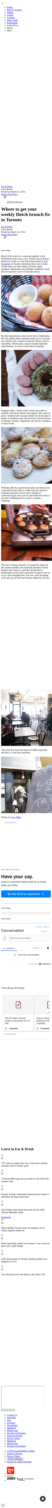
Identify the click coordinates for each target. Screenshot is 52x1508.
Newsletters (12, 1425)
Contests (11, 17)
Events (10, 15)
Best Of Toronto (14, 10)
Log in (38, 927)
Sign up (46, 927)
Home (10, 7)
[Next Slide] (48, 1012)
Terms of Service (14, 1436)
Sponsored (6, 1217)
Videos (10, 12)
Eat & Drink (6, 186)
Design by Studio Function (19, 1462)
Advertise (11, 1417)
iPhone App (12, 1430)
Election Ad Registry (16, 1433)
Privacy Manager (15, 1459)
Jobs (9, 1420)
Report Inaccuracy (9, 194)
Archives (11, 1423)
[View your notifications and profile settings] (48, 948)
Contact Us (12, 1415)
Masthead (11, 1428)
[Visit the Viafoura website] (45, 977)
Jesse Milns (16, 817)
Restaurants (12, 23)
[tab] (9, 948)
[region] (26, 953)
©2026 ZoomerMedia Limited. (21, 1451)
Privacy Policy (13, 1438)
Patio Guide (12, 20)
